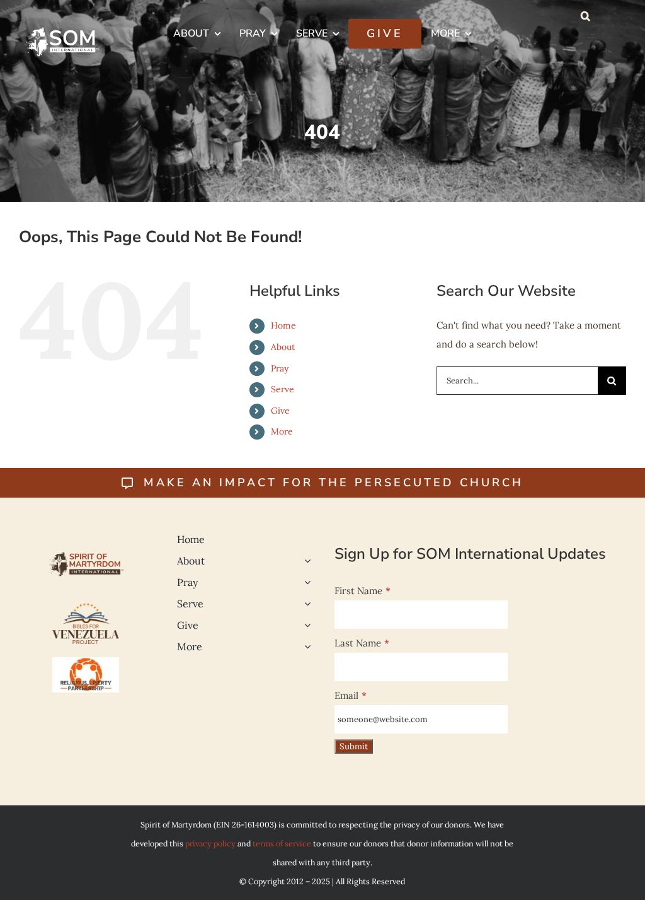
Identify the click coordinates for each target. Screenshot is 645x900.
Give (280, 410)
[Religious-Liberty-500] (85, 662)
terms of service (282, 843)
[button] (585, 16)
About (283, 347)
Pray (279, 368)
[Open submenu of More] (305, 646)
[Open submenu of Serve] (305, 603)
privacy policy (210, 843)
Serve (282, 389)
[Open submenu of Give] (305, 625)
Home (283, 325)
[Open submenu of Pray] (305, 582)
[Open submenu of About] (305, 561)
